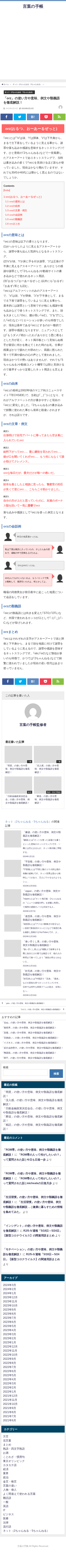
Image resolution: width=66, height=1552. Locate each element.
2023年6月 (9, 1321)
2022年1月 (9, 1391)
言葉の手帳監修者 (33, 724)
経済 (5, 1469)
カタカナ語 (10, 1465)
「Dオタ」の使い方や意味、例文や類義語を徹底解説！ (40, 1009)
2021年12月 (10, 1395)
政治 (5, 1477)
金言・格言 (10, 1481)
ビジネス (8, 1514)
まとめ (7, 1444)
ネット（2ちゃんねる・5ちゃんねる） (19, 92)
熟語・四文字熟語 (14, 1448)
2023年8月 (9, 1313)
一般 (5, 1502)
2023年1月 (9, 1342)
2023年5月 (9, 1326)
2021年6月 (9, 1420)
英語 (5, 1506)
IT (4, 1510)
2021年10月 (10, 1403)
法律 (5, 1522)
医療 (5, 1518)
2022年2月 (9, 1387)
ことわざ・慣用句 (14, 1456)
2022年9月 (9, 1358)
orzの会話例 (13, 215)
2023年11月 (10, 1301)
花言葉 (7, 1440)
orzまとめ (12, 223)
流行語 (7, 1526)
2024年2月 (9, 1289)
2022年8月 (9, 1362)
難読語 (7, 1497)
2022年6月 (9, 1371)
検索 (5, 1067)
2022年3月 (9, 1383)
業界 (5, 1473)
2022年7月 (9, 1367)
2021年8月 (9, 1412)
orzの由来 (12, 206)
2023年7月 (9, 1317)
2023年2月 (9, 1338)
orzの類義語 (13, 219)
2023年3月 (9, 1334)
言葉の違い (10, 1485)
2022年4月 (9, 1379)
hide (6, 190)
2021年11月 (10, 1399)
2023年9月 (9, 1309)
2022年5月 (9, 1375)
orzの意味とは (15, 201)
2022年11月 (10, 1350)
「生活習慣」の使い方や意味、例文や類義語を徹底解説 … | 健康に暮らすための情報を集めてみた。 (33, 1207)
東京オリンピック (14, 1461)
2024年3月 (9, 1285)
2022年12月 (10, 1346)
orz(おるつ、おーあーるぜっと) (23, 196)
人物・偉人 (10, 1489)
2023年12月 (10, 1297)
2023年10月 (10, 1305)
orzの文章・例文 (16, 210)
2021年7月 (9, 1416)
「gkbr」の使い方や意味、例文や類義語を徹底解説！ (25, 1003)
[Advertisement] (33, 46)
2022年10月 (10, 1354)
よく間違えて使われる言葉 (19, 1493)
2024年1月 (9, 1293)
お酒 (5, 1452)
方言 (5, 1436)
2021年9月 (9, 1408)
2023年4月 (9, 1330)
